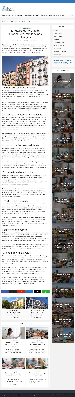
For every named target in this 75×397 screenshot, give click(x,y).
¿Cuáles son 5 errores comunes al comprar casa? (63, 125)
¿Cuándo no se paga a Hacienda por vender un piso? (63, 170)
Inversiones (9, 15)
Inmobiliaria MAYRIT (22, 40)
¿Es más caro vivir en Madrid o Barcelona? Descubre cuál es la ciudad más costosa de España (36, 391)
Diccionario (36, 15)
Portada (4, 21)
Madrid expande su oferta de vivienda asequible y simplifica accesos (63, 245)
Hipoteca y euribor (58, 15)
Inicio (3, 15)
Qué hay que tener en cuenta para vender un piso (63, 140)
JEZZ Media (39, 395)
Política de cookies (69, 395)
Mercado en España (46, 15)
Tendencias (28, 15)
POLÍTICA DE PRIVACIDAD (58, 395)
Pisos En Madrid (18, 15)
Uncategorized (37, 340)
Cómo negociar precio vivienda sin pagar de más (63, 185)
